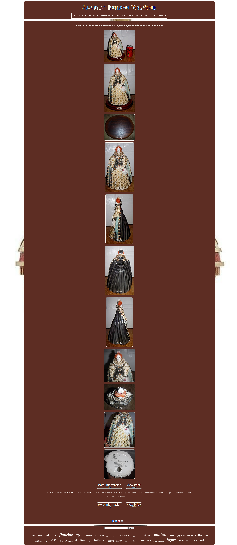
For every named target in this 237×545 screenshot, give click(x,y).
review (46, 541)
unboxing (135, 541)
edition (160, 534)
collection (201, 535)
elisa (33, 535)
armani (127, 541)
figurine (66, 534)
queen (107, 536)
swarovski (44, 535)
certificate (38, 541)
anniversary (158, 541)
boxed (111, 540)
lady (55, 535)
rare (172, 535)
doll (53, 540)
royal (79, 534)
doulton (80, 540)
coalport (198, 540)
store (96, 536)
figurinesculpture (185, 536)
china (60, 541)
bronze (89, 535)
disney (146, 540)
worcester (184, 540)
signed (133, 536)
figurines (69, 541)
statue (147, 535)
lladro (89, 541)
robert (119, 540)
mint (102, 536)
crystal (114, 536)
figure (171, 540)
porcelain (124, 535)
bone (139, 536)
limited (99, 539)
